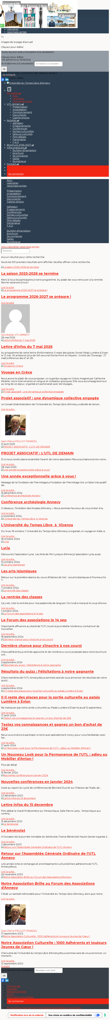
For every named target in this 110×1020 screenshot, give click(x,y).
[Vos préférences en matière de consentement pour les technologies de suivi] (105, 1015)
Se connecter (20, 156)
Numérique (19, 161)
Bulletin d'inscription (24, 150)
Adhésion (18, 123)
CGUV (10, 994)
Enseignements (22, 126)
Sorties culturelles (23, 131)
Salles (16, 158)
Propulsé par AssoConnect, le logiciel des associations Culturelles (44, 1007)
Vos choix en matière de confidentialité (70, 1015)
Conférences (20, 128)
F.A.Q (16, 142)
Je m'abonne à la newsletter (17, 63)
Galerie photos (21, 117)
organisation (20, 109)
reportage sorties (16, 32)
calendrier (13, 29)
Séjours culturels (22, 134)
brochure (18, 153)
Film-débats (19, 136)
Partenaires (19, 139)
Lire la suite (7, 287)
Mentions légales (16, 991)
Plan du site (13, 986)
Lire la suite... (8, 409)
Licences (12, 989)
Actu (15, 96)
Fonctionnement (22, 112)
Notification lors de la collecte (27, 1015)
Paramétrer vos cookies (20, 997)
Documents (19, 115)
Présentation (20, 107)
